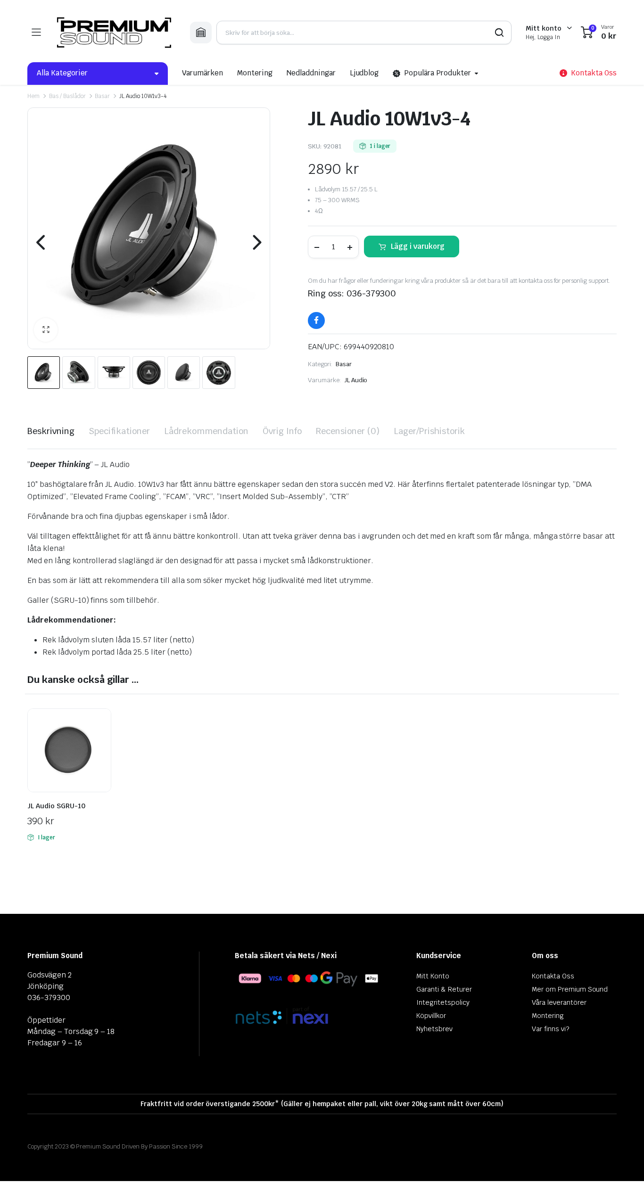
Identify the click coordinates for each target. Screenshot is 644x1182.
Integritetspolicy (443, 1002)
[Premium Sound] (115, 32)
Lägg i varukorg (418, 246)
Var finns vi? (550, 1029)
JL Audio (356, 380)
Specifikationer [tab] (119, 431)
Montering (254, 72)
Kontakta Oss (553, 976)
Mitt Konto (432, 976)
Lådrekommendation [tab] (206, 431)
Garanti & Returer (444, 989)
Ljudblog (364, 72)
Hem (33, 96)
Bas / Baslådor (67, 96)
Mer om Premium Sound (570, 989)
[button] (46, 330)
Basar (102, 96)
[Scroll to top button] (623, 1161)
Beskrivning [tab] (50, 431)
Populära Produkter (437, 72)
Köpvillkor (431, 1015)
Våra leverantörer (559, 1002)
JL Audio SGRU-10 (56, 806)
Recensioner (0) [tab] (348, 431)
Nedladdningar (311, 72)
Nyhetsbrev (434, 1029)
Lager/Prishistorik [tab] (429, 431)
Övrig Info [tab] (282, 431)
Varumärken (202, 72)
